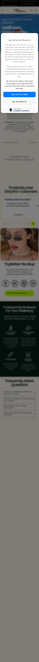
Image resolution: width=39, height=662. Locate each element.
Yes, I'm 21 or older (19, 94)
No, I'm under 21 (19, 102)
